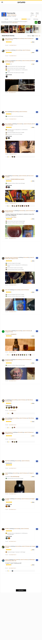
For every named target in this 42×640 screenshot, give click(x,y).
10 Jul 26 (6, 92)
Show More (14, 22)
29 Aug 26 (6, 45)
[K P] (20, 206)
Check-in (36, 22)
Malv (6, 111)
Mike (6, 418)
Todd (6, 473)
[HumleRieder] (30, 354)
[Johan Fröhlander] (12, 442)
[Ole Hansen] (14, 354)
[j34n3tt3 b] (12, 413)
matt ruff (7, 289)
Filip (6, 175)
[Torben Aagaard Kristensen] (20, 354)
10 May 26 (6, 203)
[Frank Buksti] (12, 354)
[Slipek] (16, 206)
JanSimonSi (7, 60)
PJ (5, 399)
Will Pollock (7, 546)
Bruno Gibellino (8, 123)
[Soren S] (16, 442)
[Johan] (14, 442)
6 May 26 (6, 238)
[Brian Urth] (16, 354)
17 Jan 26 (6, 509)
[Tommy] (26, 354)
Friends (36, 35)
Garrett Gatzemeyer (9, 210)
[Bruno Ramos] (14, 206)
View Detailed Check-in (12, 45)
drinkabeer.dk (13, 334)
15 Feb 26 (6, 380)
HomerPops (7, 359)
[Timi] (18, 206)
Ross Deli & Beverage (15, 476)
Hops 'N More (13, 217)
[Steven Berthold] (28, 354)
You (39, 35)
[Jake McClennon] (24, 206)
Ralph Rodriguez (8, 38)
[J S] (12, 427)
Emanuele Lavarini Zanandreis (11, 257)
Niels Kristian (8, 330)
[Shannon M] (12, 571)
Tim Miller (7, 498)
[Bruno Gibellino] (28, 206)
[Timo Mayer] (14, 427)
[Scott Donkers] (22, 206)
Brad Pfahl (7, 460)
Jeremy (6, 559)
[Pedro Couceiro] (12, 156)
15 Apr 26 (6, 311)
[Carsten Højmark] (22, 354)
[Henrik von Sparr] (24, 354)
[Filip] (14, 156)
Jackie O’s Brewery (11, 15)
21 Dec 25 (6, 554)
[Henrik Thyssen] (18, 354)
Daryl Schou (7, 50)
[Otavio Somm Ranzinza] (12, 206)
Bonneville (20, 38)
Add (39, 22)
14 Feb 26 (6, 468)
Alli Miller (7, 528)
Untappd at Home (9, 39)
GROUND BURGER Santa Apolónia (17, 179)
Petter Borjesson (8, 432)
